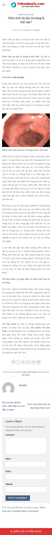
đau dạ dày (18, 77)
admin (37, 30)
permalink (26, 375)
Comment (10, 435)
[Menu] (3, 4)
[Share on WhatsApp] (13, 362)
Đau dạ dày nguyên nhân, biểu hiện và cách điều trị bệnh (13, 406)
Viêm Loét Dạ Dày (26, 14)
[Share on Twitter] (23, 362)
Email (9, 471)
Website (9, 484)
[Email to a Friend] (28, 362)
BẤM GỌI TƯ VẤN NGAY (28, 531)
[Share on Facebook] (18, 362)
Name (9, 459)
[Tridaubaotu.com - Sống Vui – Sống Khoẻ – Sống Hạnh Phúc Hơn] (27, 5)
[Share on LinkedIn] (38, 362)
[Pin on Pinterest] (33, 362)
